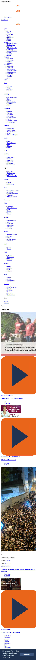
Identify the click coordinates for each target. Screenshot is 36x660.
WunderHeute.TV (12, 48)
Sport (8, 36)
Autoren (9, 91)
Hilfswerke (10, 161)
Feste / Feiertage (11, 143)
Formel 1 (9, 277)
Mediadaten (7, 643)
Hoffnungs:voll (11, 45)
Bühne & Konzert (12, 208)
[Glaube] (11, 25)
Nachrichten (10, 66)
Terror (9, 119)
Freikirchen (10, 192)
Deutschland (10, 257)
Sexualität (10, 103)
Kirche (9, 33)
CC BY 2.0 (8, 563)
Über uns (6, 641)
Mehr (5, 79)
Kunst (9, 211)
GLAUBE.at (7, 635)
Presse (5, 644)
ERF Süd (9, 46)
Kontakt (6, 640)
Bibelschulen (10, 157)
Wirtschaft (10, 34)
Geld (8, 292)
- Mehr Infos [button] (6, 657)
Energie (9, 288)
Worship (9, 76)
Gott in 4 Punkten (12, 51)
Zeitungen (10, 240)
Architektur (10, 206)
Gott (8, 144)
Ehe (8, 99)
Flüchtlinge (10, 114)
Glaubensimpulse (11, 43)
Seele (8, 269)
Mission (9, 146)
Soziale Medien (11, 239)
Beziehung (10, 58)
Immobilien (10, 293)
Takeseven (10, 49)
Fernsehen (10, 236)
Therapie (9, 271)
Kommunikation (11, 102)
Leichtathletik (11, 280)
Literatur (9, 212)
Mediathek (7, 64)
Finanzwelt (10, 290)
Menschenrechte (11, 117)
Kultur (9, 40)
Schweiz (9, 260)
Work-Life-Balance (12, 134)
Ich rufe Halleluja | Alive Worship (10, 632)
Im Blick (9, 54)
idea (5, 402)
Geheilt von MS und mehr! (8, 460)
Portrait (9, 247)
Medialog (6, 463)
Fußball (9, 279)
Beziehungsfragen (12, 97)
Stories (9, 249)
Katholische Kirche (12, 193)
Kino (8, 209)
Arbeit (9, 182)
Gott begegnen (8, 17)
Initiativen (10, 163)
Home (5, 28)
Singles (9, 105)
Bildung (9, 111)
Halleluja (6, 303)
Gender (9, 266)
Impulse (6, 42)
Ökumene (10, 195)
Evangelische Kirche (12, 190)
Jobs (5, 646)
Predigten (9, 75)
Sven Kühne (7, 574)
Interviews (10, 73)
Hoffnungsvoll (11, 69)
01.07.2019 (7, 576)
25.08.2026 (7, 403)
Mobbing (9, 268)
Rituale (9, 147)
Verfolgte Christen (12, 120)
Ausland (9, 255)
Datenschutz (7, 647)
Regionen (9, 89)
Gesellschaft (10, 37)
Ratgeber (6, 57)
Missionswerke (11, 164)
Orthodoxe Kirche (12, 196)
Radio (9, 237)
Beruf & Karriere (11, 287)
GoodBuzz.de (7, 150)
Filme (8, 78)
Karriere (9, 61)
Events (9, 158)
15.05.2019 (7, 637)
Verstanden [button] (26, 654)
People (9, 52)
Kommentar (7, 200)
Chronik (9, 113)
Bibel (8, 141)
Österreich (10, 258)
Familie (9, 100)
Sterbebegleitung (11, 131)
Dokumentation (11, 72)
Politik (9, 31)
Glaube (9, 55)
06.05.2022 (7, 464)
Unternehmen (11, 295)
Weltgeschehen (11, 122)
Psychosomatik (11, 130)
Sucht (8, 133)
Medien (9, 39)
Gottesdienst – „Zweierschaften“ (12, 398)
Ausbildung (10, 184)
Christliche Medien (12, 234)
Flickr (8, 560)
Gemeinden (10, 160)
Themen (9, 86)
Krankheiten (10, 128)
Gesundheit (10, 60)
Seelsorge (9, 63)
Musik (9, 214)
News (5, 30)
